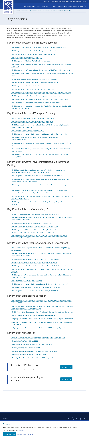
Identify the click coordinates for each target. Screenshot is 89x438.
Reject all (19, 434)
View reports (65, 379)
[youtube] (80, 419)
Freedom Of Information (10, 420)
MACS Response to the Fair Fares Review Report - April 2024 (32, 121)
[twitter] (73, 419)
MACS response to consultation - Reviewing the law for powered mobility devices (38, 47)
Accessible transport (35, 10)
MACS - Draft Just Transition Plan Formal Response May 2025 (32, 118)
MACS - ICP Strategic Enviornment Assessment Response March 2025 (35, 214)
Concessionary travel (78, 6)
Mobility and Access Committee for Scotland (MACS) (57, 10)
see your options (29, 434)
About (45, 1)
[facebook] (77, 419)
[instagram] (65, 419)
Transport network (62, 6)
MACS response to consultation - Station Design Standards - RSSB (33, 51)
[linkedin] (84, 419)
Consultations (54, 1)
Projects (70, 6)
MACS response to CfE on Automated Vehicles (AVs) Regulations (33, 54)
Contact (5, 418)
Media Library (62, 1)
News (49, 1)
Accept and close (9, 434)
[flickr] (69, 419)
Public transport (36, 6)
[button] (84, 6)
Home (17, 10)
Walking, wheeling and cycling (48, 6)
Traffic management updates (79, 1)
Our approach (27, 6)
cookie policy (21, 430)
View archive (65, 367)
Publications (69, 1)
